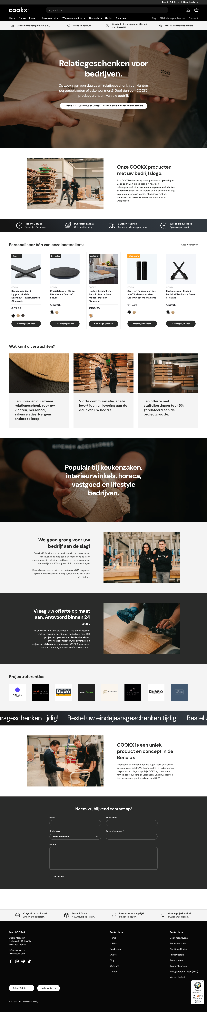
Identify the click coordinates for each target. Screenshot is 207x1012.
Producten (115, 949)
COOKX (18, 1002)
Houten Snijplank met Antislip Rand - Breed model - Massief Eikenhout (101, 296)
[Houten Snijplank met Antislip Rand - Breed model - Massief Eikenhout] (103, 269)
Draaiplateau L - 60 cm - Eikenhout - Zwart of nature (63, 294)
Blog (154, 18)
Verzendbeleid (177, 977)
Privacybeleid (177, 954)
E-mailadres (111, 817)
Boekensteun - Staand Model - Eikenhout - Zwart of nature (180, 294)
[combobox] (107, 10)
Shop (32, 18)
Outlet (108, 18)
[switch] (198, 1001)
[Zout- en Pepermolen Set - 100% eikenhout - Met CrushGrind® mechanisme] (142, 269)
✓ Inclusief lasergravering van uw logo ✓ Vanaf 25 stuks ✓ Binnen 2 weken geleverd (103, 105)
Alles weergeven (189, 244)
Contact (193, 18)
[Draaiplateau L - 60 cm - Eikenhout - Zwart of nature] (65, 269)
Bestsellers (95, 18)
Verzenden (58, 876)
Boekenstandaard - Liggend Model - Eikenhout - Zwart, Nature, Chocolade (26, 296)
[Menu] (202, 982)
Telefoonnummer (114, 831)
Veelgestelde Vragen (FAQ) (184, 971)
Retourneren (176, 960)
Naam (52, 817)
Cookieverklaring (178, 949)
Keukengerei (48, 18)
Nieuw (22, 18)
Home (12, 18)
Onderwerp (54, 831)
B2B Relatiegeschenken (172, 18)
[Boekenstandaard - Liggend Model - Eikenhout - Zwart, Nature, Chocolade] (26, 269)
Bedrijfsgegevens (179, 937)
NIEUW (113, 943)
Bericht (53, 844)
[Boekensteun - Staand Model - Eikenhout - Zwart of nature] (181, 269)
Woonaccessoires (72, 18)
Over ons (121, 18)
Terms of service (178, 965)
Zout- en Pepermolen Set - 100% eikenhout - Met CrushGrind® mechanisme (141, 294)
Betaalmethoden (178, 943)
